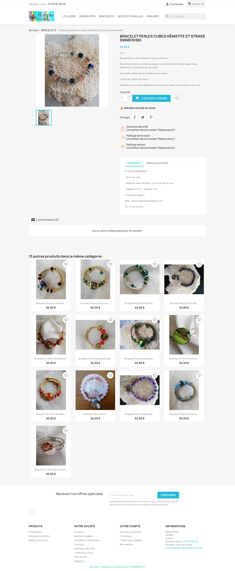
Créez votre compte (131, 540)
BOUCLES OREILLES (130, 16)
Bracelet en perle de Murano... (51, 358)
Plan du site (80, 556)
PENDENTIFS (87, 16)
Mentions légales (83, 536)
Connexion (126, 536)
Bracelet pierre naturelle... (184, 303)
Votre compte (130, 526)
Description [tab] (134, 163)
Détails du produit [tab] (157, 163)
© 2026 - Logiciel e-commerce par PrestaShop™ (117, 566)
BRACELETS (106, 16)
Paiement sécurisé (84, 548)
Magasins (79, 561)
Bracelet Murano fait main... (51, 303)
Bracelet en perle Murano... (184, 358)
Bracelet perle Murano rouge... (95, 358)
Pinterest (151, 117)
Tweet (143, 117)
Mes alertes (126, 544)
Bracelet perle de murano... (95, 303)
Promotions (35, 531)
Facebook (32, 512)
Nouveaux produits (39, 536)
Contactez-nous (83, 552)
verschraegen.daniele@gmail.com (184, 547)
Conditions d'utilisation (87, 540)
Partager (134, 117)
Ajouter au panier (151, 98)
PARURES (153, 16)
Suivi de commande (130, 531)
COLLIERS (69, 16)
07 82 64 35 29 (57, 4)
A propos (79, 544)
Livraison (79, 531)
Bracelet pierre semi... (95, 414)
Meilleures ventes (38, 540)
